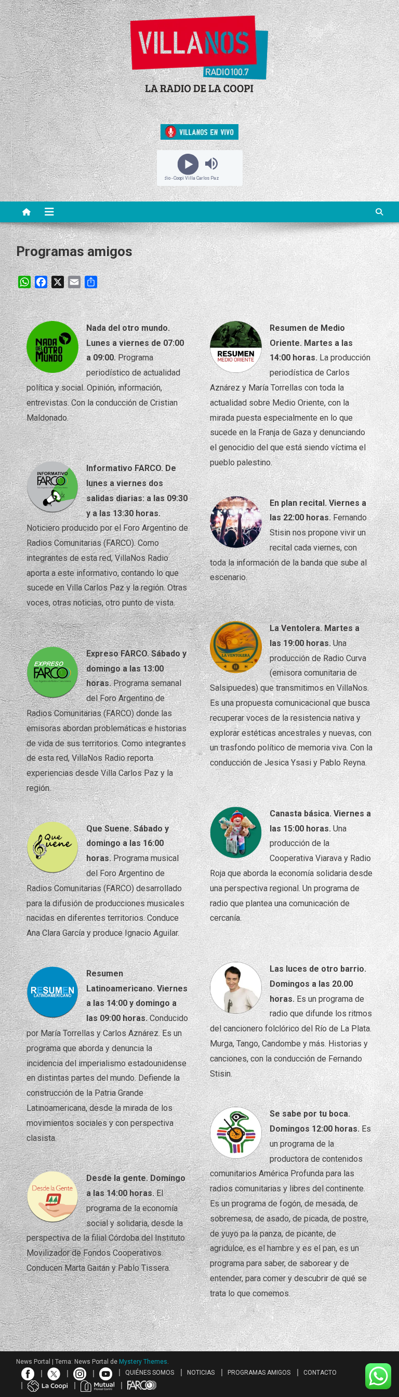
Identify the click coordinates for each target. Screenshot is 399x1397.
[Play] (188, 163)
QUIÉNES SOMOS (149, 1372)
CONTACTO (320, 1372)
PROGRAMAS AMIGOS (259, 1372)
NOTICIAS (201, 1372)
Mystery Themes (143, 1361)
